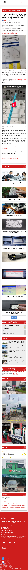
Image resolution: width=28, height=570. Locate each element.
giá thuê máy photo (11, 509)
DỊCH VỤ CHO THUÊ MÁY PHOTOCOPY (11, 325)
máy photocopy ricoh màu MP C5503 (14, 31)
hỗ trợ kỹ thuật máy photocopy (17, 10)
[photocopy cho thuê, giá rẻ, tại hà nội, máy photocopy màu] (14, 453)
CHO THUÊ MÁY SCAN (7, 328)
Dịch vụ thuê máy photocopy (15, 507)
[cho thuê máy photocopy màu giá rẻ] (14, 475)
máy (9, 33)
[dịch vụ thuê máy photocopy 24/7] (14, 387)
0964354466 (15, 371)
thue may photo (16, 505)
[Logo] (4, 2)
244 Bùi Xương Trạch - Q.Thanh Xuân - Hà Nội (13, 525)
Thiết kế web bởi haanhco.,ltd (14, 568)
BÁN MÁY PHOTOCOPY (8, 331)
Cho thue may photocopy (7, 503)
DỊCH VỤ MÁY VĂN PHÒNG (8, 333)
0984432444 (15, 373)
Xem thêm (14, 317)
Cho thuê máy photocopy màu (7, 534)
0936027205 (15, 374)
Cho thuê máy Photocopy (18, 503)
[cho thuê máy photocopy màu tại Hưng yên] (14, 408)
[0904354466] (3, 558)
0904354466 (21, 371)
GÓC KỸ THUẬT (5, 10)
